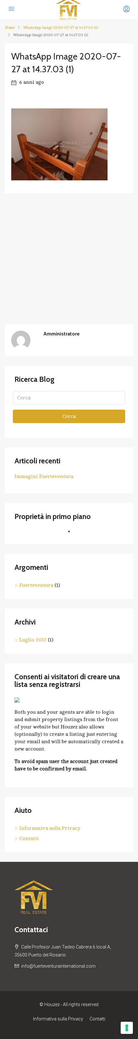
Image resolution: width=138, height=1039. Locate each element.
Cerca (69, 416)
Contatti (29, 838)
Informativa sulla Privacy (49, 828)
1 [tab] (72, 534)
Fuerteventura (36, 585)
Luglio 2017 (33, 640)
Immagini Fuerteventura (43, 476)
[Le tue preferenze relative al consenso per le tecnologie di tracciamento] (127, 1028)
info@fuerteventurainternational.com (58, 966)
